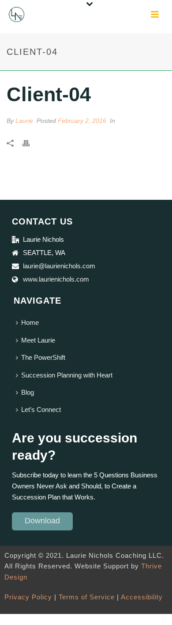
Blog (27, 392)
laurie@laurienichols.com (59, 266)
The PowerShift (43, 357)
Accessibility (142, 597)
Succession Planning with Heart (66, 375)
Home (30, 322)
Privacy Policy (28, 597)
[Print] (30, 142)
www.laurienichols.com (56, 279)
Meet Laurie (38, 340)
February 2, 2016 (82, 120)
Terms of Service (87, 597)
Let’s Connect (41, 409)
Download (42, 520)
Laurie (24, 120)
